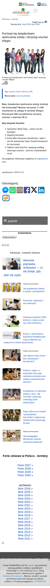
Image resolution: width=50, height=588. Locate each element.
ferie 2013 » (25, 531)
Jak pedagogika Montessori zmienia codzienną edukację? (33, 439)
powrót (10, 220)
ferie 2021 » (25, 505)
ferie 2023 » (25, 498)
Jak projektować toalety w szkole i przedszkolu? (34, 290)
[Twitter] (34, 191)
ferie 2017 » (25, 518)
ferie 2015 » (25, 525)
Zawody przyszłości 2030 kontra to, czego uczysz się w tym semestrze (34, 320)
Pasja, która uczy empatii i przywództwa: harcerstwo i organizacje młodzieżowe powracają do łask (34, 417)
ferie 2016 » (25, 521)
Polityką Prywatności (13, 576)
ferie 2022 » (25, 501)
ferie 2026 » (25, 488)
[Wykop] (6, 200)
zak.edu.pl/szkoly (23, 96)
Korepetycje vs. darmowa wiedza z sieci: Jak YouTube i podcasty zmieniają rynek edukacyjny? (34, 397)
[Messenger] (5, 192)
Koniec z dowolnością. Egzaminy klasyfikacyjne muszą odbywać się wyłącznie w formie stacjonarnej (25, 338)
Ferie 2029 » (25, 471)
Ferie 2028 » (25, 468)
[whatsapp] (12, 192)
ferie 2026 (35, 24)
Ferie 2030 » (25, 475)
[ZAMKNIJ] (40, 581)
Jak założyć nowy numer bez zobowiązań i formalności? (34, 359)
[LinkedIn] (41, 192)
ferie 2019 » (25, 511)
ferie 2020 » (25, 508)
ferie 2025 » (25, 491)
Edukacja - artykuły (10, 19)
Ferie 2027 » (25, 465)
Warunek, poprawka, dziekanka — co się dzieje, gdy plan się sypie (23, 267)
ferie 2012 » (25, 535)
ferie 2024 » (25, 495)
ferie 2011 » (25, 538)
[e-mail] (20, 192)
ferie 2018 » (25, 515)
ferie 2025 (26, 24)
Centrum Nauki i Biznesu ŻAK (21, 92)
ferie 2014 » (25, 528)
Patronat (46, 558)
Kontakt (38, 558)
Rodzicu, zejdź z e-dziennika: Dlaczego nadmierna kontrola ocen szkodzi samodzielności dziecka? (34, 376)
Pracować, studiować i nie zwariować (33, 301)
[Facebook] (27, 192)
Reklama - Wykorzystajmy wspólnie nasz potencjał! (16, 558)
